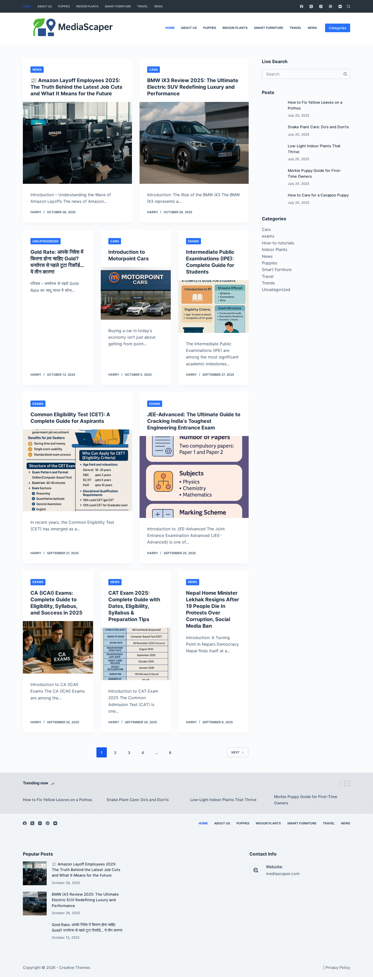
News (158, 6)
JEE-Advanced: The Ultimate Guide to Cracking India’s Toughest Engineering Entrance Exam (193, 421)
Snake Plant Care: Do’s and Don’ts (318, 127)
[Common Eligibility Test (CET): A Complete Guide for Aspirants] (77, 470)
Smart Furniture (118, 6)
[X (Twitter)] (311, 6)
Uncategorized (45, 241)
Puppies (64, 6)
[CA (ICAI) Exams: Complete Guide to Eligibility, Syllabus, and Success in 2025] (58, 647)
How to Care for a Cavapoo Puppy (318, 195)
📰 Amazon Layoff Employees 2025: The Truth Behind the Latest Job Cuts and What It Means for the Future (76, 87)
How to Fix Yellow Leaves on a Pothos (57, 799)
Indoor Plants (87, 6)
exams (193, 241)
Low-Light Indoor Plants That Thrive (223, 799)
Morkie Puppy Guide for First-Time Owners (305, 799)
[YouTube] (340, 6)
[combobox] (301, 74)
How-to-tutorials (278, 242)
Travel (142, 6)
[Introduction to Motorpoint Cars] (136, 293)
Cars (153, 69)
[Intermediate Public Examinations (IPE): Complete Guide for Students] (213, 306)
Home (27, 6)
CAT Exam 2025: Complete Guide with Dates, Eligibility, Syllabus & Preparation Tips (134, 606)
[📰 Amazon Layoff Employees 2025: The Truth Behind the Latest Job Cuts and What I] (77, 143)
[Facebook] (301, 6)
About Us (45, 6)
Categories (337, 28)
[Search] (348, 6)
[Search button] (345, 74)
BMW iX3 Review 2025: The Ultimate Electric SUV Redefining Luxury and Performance (192, 87)
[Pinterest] (330, 6)
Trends (268, 282)
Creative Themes (74, 967)
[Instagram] (321, 6)
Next (235, 752)
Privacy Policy (338, 967)
